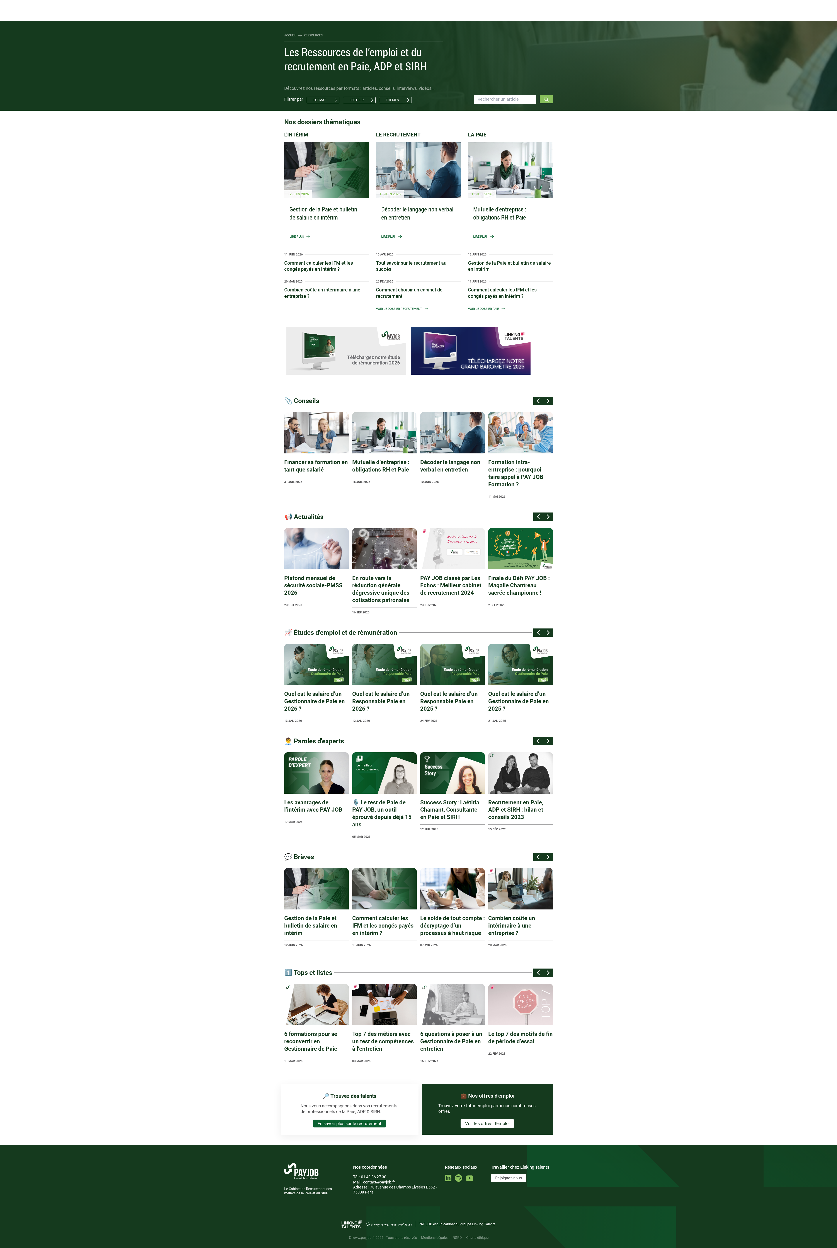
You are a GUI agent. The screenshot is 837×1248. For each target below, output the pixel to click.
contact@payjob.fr (379, 1182)
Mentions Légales (434, 1238)
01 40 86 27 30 (373, 1177)
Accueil (290, 35)
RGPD (457, 1238)
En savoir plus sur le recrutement (349, 1123)
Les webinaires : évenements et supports (363, 3)
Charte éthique (477, 1238)
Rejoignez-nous (508, 1178)
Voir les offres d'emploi (487, 1123)
